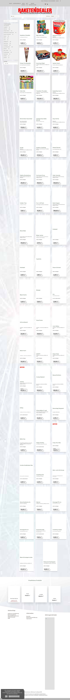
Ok (6, 696)
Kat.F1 (5, 37)
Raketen (5, 48)
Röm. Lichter (6, 50)
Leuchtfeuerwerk (7, 46)
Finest (27, 593)
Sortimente (6, 54)
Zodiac (54, 598)
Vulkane (5, 55)
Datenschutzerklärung (31, 617)
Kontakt (28, 616)
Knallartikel (6, 45)
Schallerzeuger (6, 52)
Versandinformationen (13, 615)
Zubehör (5, 57)
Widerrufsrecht (11, 617)
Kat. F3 (27, 4)
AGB (9, 618)
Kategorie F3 (6, 41)
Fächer (5, 36)
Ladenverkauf (17, 3)
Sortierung (48, 16)
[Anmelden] (48, 4)
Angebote (5, 27)
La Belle (41, 594)
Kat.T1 (5, 39)
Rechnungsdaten (12, 614)
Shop (10, 3)
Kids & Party (6, 43)
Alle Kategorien (6, 25)
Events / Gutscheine (7, 34)
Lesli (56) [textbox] (6, 63)
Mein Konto (23, 4)
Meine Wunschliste (32, 4)
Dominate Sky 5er (14, 598)
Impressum (29, 618)
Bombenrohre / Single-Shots (9, 32)
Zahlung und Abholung (13, 613)
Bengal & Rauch (6, 30)
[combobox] (11, 63)
